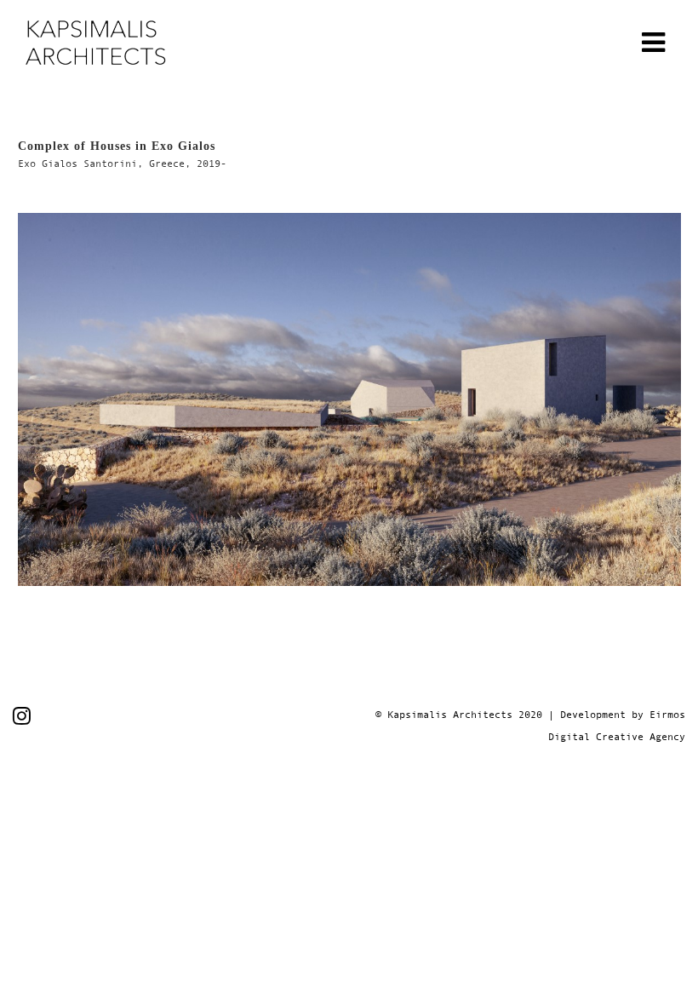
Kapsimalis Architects (449, 715)
